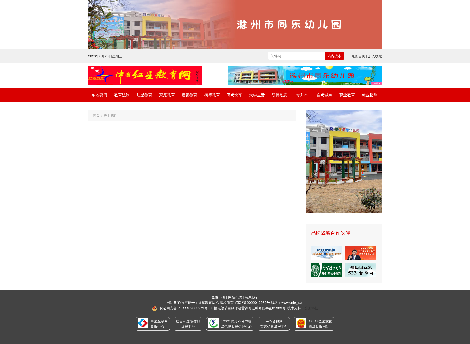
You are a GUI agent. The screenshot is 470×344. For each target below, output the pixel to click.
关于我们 (110, 115)
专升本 (302, 95)
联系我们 (251, 297)
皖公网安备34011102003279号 (184, 307)
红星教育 (144, 95)
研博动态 (279, 95)
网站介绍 (235, 297)
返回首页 (358, 56)
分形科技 (311, 307)
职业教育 (347, 95)
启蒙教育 (189, 95)
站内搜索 (334, 55)
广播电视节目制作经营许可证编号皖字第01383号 (248, 307)
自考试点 (324, 95)
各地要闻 (99, 95)
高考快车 (234, 95)
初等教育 (212, 95)
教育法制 (122, 95)
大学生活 (257, 95)
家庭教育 (167, 95)
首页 (96, 115)
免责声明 (218, 297)
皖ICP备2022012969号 (252, 302)
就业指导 (369, 95)
